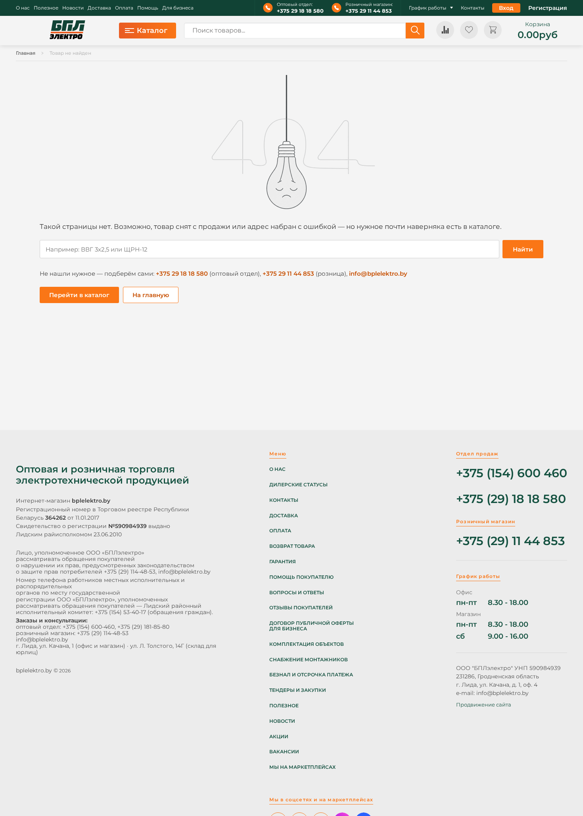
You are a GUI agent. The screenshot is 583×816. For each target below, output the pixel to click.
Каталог (152, 30)
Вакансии (284, 752)
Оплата (124, 8)
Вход (506, 8)
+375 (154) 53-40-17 (120, 612)
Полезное (46, 8)
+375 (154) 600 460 (511, 473)
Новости (73, 8)
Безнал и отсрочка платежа (311, 675)
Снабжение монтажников (308, 659)
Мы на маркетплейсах (302, 767)
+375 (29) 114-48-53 (129, 571)
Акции (278, 736)
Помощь (147, 8)
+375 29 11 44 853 (368, 11)
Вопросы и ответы (296, 592)
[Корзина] (493, 30)
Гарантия (282, 561)
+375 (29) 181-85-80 (143, 626)
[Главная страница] (67, 30)
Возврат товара (292, 546)
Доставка (99, 8)
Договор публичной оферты (311, 623)
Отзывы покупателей (301, 608)
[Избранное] (469, 30)
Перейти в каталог (79, 295)
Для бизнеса (178, 8)
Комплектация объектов (306, 644)
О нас (23, 8)
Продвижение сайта (483, 704)
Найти (523, 249)
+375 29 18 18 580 (300, 11)
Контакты (472, 8)
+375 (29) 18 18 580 (511, 499)
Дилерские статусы (298, 485)
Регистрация (547, 8)
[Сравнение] (445, 30)
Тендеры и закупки (297, 690)
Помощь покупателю (301, 577)
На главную (150, 295)
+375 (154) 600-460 (89, 626)
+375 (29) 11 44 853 (510, 541)
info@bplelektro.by (378, 273)
